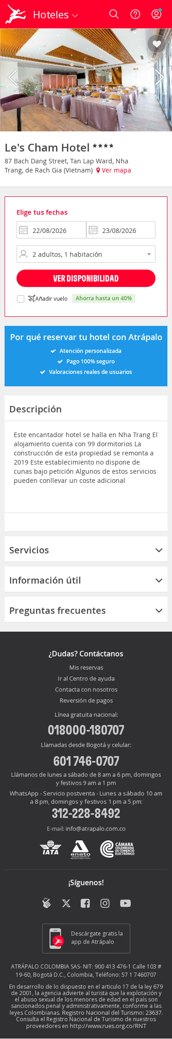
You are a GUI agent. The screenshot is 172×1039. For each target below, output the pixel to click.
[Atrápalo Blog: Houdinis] (46, 903)
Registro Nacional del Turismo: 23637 (111, 1012)
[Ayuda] (135, 14)
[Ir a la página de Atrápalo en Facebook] (86, 904)
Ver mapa (115, 170)
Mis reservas (86, 667)
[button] (156, 44)
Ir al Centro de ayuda (86, 678)
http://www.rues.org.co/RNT (108, 1026)
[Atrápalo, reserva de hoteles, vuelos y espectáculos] (16, 14)
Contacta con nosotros (86, 689)
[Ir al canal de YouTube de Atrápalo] (125, 904)
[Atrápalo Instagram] (105, 904)
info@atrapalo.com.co (96, 828)
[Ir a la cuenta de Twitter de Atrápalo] (66, 904)
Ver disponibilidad (86, 278)
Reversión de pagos (86, 700)
